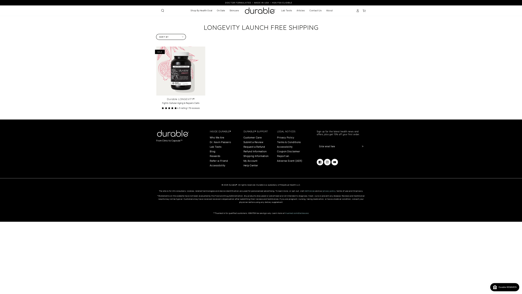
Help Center (250, 165)
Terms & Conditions (289, 142)
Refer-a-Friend (219, 160)
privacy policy (329, 191)
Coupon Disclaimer (288, 151)
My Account (250, 160)
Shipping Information (256, 156)
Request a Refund (254, 146)
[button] (162, 10)
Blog (212, 151)
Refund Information (255, 151)
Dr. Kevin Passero (220, 142)
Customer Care (252, 137)
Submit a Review (253, 142)
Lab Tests (215, 146)
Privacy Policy (285, 137)
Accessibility (217, 165)
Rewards (215, 156)
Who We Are (217, 137)
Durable (232, 185)
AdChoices (310, 191)
